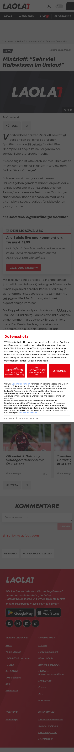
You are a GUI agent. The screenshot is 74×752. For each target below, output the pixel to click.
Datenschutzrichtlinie (28, 418)
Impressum (9, 418)
